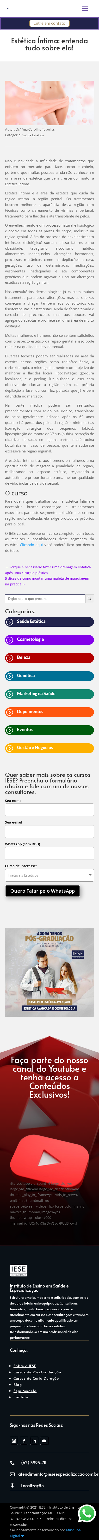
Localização (32, 1485)
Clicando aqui (31, 544)
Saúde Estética (33, 135)
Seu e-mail (13, 822)
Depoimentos (30, 711)
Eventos (25, 729)
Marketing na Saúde (36, 693)
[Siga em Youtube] (44, 1441)
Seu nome (13, 800)
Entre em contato (49, 23)
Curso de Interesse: (21, 866)
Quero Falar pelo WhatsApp (42, 891)
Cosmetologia (30, 639)
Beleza (24, 657)
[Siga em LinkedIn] (34, 1441)
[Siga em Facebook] (24, 1441)
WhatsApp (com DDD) (22, 844)
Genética (26, 675)
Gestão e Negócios (35, 747)
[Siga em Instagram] (14, 1441)
